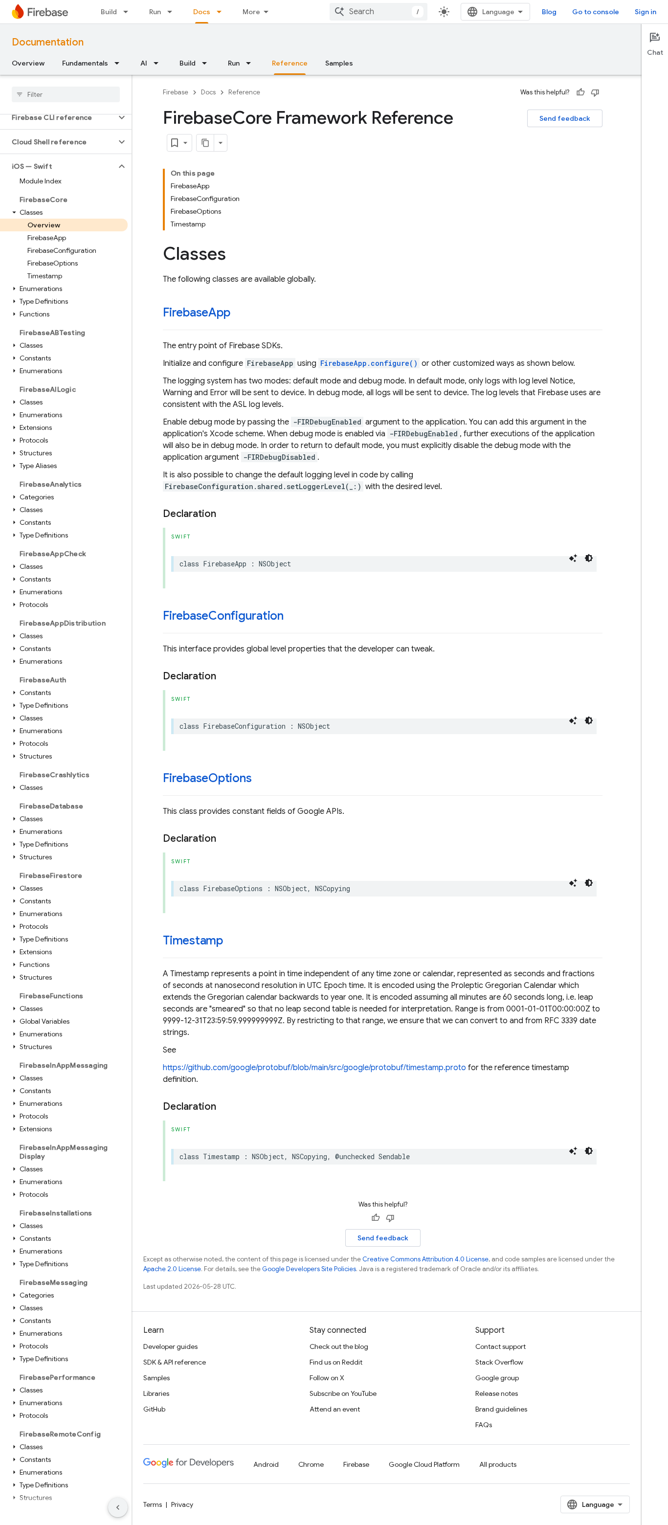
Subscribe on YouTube (343, 1393)
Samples (339, 63)
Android (266, 1464)
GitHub (154, 1409)
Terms (152, 1504)
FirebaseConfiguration (223, 615)
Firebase (175, 92)
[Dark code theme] (589, 558)
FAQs (483, 1424)
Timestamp (193, 940)
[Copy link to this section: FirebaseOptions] (261, 779)
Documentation (48, 42)
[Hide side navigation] (118, 1507)
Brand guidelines (501, 1409)
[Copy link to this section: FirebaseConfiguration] (293, 617)
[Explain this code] (573, 558)
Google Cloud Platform (424, 1464)
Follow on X (327, 1377)
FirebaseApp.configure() (369, 363)
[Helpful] (580, 92)
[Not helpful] (595, 92)
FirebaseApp (196, 312)
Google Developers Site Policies (309, 1269)
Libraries (156, 1393)
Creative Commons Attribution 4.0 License (425, 1259)
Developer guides (170, 1346)
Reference (290, 63)
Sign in (645, 11)
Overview (28, 63)
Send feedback (564, 118)
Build (109, 11)
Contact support (500, 1346)
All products (497, 1464)
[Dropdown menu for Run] (172, 11)
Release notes (496, 1393)
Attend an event (335, 1409)
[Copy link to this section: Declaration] (226, 514)
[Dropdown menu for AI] (159, 63)
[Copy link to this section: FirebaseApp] (239, 313)
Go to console (595, 11)
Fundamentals (85, 63)
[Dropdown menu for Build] (128, 11)
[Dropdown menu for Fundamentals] (120, 63)
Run (155, 11)
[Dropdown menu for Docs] (222, 11)
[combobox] (378, 12)
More (251, 11)
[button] (58, 117)
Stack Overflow (499, 1362)
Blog (549, 11)
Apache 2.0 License (172, 1269)
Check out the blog (339, 1346)
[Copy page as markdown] (205, 143)
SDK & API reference (174, 1362)
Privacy (182, 1504)
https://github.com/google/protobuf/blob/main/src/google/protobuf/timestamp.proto (314, 1068)
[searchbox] (66, 94)
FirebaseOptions (207, 778)
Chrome (311, 1464)
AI (143, 63)
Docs (201, 11)
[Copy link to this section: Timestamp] (233, 941)
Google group (497, 1377)
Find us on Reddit (336, 1362)
